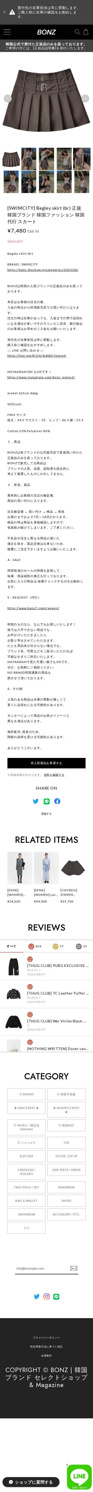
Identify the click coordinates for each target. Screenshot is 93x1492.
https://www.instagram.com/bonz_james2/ (41, 377)
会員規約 (46, 1355)
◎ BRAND (26, 1094)
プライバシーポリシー (46, 1337)
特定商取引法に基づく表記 (46, 1346)
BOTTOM (26, 1156)
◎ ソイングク (26, 1142)
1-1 (26, 1227)
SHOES (66, 1200)
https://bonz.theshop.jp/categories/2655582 (42, 270)
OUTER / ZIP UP (66, 1156)
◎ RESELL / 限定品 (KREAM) (26, 1127)
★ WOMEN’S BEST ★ (66, 1109)
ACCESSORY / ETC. (66, 1214)
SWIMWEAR (26, 1214)
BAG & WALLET (26, 1200)
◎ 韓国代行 (66, 1125)
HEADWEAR (66, 1187)
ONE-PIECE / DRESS (66, 1169)
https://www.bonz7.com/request (33, 608)
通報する (46, 813)
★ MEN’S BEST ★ (26, 1107)
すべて (11, 946)
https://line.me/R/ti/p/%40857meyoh (36, 355)
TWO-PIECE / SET (26, 1187)
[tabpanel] (46, 98)
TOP (66, 1142)
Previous (8, 98)
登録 (74, 1268)
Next (85, 98)
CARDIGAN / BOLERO (27, 1171)
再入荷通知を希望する (46, 763)
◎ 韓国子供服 (66, 1094)
